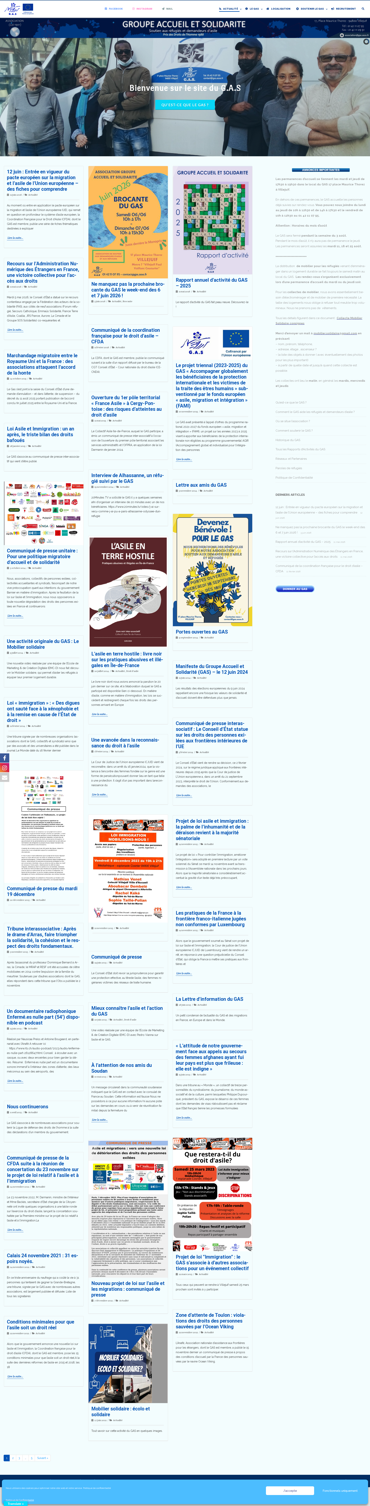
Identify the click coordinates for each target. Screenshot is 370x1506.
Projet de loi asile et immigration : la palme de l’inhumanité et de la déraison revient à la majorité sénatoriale (212, 829)
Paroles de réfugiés (289, 468)
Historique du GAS (288, 440)
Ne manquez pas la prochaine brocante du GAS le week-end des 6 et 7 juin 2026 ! (128, 289)
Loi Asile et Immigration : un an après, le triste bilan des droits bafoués (40, 434)
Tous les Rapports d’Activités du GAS (300, 449)
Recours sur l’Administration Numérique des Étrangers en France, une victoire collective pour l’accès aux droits (43, 272)
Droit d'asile (132, 671)
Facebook (116, 8)
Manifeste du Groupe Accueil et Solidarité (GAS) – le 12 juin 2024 (212, 669)
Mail (169, 8)
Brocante (127, 301)
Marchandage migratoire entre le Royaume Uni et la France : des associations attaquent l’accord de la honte (42, 364)
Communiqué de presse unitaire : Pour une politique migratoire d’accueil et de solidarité (42, 556)
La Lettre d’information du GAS (209, 999)
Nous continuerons (27, 1106)
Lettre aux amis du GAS (201, 485)
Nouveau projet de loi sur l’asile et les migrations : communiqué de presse (128, 1289)
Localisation (280, 8)
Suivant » (42, 1458)
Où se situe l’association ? (293, 421)
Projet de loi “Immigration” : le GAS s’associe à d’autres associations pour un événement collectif (212, 1262)
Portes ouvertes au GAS (202, 632)
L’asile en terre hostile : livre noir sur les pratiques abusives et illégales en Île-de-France (127, 659)
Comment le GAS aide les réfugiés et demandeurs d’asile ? (315, 412)
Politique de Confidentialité (20, 1500)
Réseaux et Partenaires (291, 459)
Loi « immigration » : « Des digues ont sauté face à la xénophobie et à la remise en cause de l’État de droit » (43, 711)
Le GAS (254, 8)
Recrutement (346, 8)
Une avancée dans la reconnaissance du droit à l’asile (125, 743)
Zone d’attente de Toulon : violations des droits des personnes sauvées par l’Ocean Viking (211, 1321)
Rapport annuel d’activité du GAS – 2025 (303, 542)
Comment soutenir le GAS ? (294, 430)
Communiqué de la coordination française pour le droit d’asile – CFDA (125, 336)
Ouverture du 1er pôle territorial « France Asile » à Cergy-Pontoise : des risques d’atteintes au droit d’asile (126, 406)
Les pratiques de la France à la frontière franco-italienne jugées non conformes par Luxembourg (211, 918)
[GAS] (20, 9)
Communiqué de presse (116, 957)
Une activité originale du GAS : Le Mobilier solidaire (43, 644)
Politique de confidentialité (97, 1488)
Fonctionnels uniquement (340, 1491)
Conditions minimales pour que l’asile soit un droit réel (40, 1324)
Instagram (144, 8)
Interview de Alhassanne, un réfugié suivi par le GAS (127, 478)
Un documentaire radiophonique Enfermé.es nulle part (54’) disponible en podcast (43, 1017)
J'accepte (290, 1491)
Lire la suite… (15, 238)
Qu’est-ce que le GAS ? (291, 402)
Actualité (230, 8)
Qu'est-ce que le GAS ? (185, 105)
